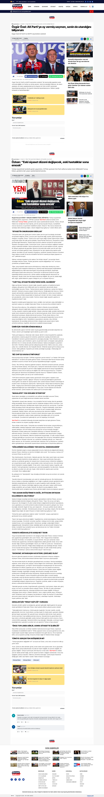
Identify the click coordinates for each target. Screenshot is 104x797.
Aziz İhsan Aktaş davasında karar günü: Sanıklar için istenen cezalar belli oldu (79, 85)
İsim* (13, 120)
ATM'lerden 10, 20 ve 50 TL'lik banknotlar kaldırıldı (85, 93)
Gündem (22, 24)
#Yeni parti (36, 660)
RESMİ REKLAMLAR (79, 1)
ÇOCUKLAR (54, 783)
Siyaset (22, 159)
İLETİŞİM (73, 1)
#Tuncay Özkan (16, 660)
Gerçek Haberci (16, 24)
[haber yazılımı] (90, 795)
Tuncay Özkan (22, 221)
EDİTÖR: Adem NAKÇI (29, 79)
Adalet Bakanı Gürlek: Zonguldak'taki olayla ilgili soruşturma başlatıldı (77, 220)
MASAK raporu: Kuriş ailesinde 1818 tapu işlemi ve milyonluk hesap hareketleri (85, 236)
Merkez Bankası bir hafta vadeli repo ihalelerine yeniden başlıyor (85, 229)
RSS (13, 795)
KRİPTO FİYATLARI (42, 785)
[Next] (92, 11)
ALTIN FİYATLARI (42, 783)
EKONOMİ (82, 783)
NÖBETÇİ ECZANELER (43, 787)
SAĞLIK (81, 785)
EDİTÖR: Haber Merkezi (30, 215)
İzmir (33, 175)
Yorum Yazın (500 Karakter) (18, 125)
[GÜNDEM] (80, 50)
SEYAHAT (54, 785)
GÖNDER (62, 138)
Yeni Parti (43, 219)
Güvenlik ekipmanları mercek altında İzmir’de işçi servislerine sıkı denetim (30, 11)
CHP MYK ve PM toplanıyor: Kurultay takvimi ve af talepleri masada (84, 101)
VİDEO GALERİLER (23, 1)
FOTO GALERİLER (31, 1)
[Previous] (90, 11)
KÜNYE (68, 1)
